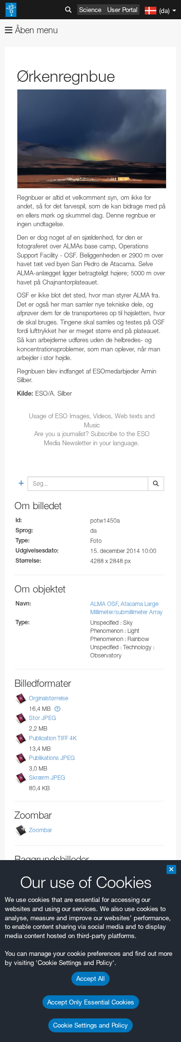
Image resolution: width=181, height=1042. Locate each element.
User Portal (122, 9)
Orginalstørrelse (48, 698)
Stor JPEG (42, 718)
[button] (57, 708)
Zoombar (40, 830)
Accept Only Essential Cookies (90, 1002)
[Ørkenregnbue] (91, 139)
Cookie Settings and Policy (90, 1025)
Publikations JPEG (52, 757)
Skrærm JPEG (47, 777)
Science (90, 9)
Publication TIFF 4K (53, 738)
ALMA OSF (104, 603)
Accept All (90, 978)
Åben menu (35, 30)
